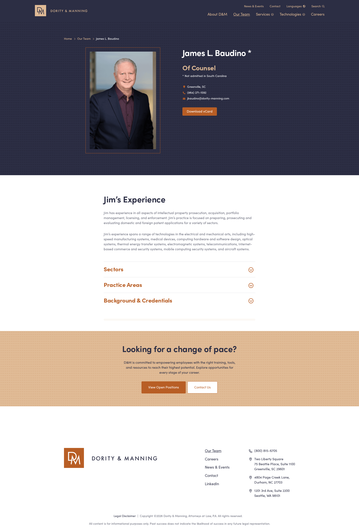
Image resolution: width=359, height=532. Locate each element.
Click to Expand (179, 269)
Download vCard (200, 111)
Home (68, 38)
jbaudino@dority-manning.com (208, 98)
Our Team (84, 38)
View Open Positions (163, 387)
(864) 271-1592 (196, 92)
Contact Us (202, 387)
